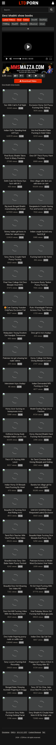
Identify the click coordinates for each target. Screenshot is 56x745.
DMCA (13, 732)
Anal (19, 20)
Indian (26, 20)
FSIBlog (6, 24)
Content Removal (35, 732)
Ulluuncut (33, 24)
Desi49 (34, 20)
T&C (43, 732)
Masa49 (23, 24)
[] (51, 9)
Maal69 (15, 24)
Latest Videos (9, 20)
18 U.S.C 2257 (22, 732)
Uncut (42, 24)
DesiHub (43, 20)
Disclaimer (6, 732)
